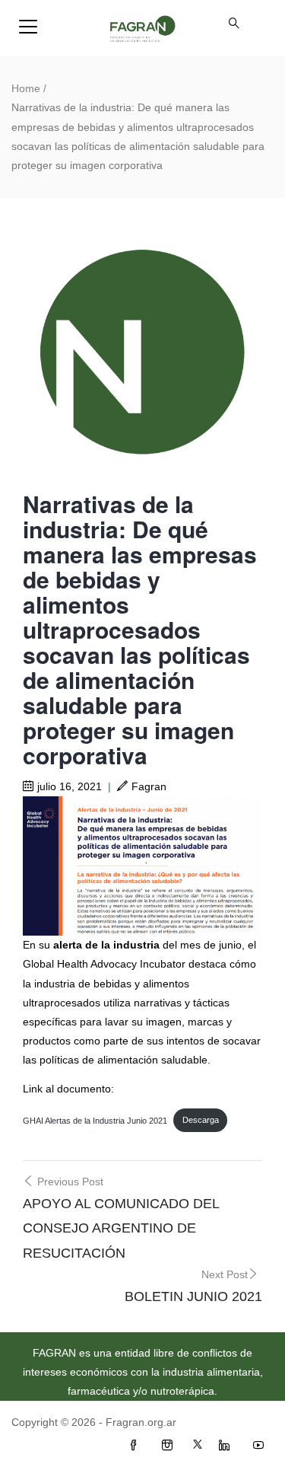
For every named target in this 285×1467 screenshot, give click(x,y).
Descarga (200, 1119)
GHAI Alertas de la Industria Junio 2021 (95, 1119)
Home (25, 88)
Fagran (148, 786)
